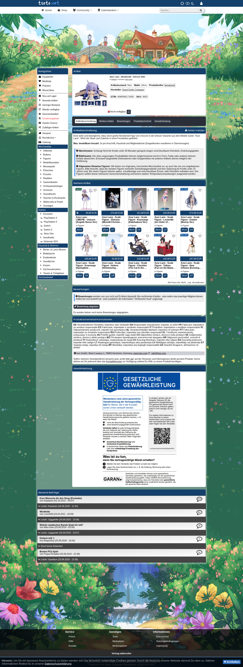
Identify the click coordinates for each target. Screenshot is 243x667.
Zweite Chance (50, 123)
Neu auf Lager (49, 96)
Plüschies (48, 170)
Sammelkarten (50, 182)
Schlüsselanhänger (53, 186)
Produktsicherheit (142, 121)
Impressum (161, 646)
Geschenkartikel (50, 114)
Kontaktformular (114, 361)
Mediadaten (118, 641)
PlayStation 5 (50, 222)
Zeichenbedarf (45, 277)
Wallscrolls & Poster (53, 202)
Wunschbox (48, 90)
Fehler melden (196, 130)
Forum (72, 636)
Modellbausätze (51, 162)
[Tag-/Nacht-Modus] (187, 3)
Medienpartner (119, 646)
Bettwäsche (49, 253)
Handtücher (49, 261)
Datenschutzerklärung (58, 663)
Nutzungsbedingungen (167, 641)
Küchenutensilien (52, 269)
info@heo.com (158, 353)
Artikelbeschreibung (86, 121)
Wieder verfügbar (50, 109)
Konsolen (48, 214)
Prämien (46, 86)
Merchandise (44, 146)
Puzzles (47, 174)
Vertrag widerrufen (121, 653)
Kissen (46, 265)
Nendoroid (169, 85)
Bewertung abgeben (87, 306)
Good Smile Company (133, 90)
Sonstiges (48, 206)
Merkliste (46, 81)
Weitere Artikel (106, 121)
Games (42, 210)
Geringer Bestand (51, 105)
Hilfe (71, 641)
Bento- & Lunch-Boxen (54, 249)
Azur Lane (128, 79)
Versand (46, 133)
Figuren (47, 158)
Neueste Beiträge (48, 492)
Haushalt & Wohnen (48, 245)
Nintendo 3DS (51, 241)
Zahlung (46, 142)
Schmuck (47, 190)
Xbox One (49, 233)
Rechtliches (48, 138)
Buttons (47, 154)
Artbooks (47, 151)
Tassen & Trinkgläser (53, 273)
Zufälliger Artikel (50, 127)
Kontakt (72, 646)
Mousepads (49, 166)
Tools (115, 636)
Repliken (47, 178)
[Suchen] (200, 10)
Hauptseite (47, 77)
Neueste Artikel (50, 100)
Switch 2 (48, 229)
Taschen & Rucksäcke (54, 198)
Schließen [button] (233, 661)
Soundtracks (49, 194)
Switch (47, 226)
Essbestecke (49, 257)
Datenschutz (162, 636)
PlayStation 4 (50, 218)
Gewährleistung (162, 121)
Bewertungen (123, 121)
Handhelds (48, 237)
